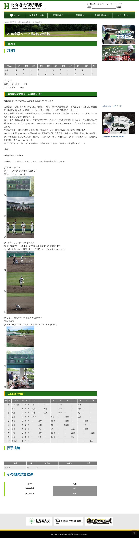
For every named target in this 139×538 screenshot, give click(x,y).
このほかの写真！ (16, 394)
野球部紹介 (58, 15)
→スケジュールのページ (112, 106)
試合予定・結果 (36, 15)
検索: (89, 7)
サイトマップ (116, 4)
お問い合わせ (94, 4)
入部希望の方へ (102, 15)
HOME (16, 16)
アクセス (105, 4)
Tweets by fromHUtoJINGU (113, 136)
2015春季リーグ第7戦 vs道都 (28, 34)
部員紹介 (80, 15)
